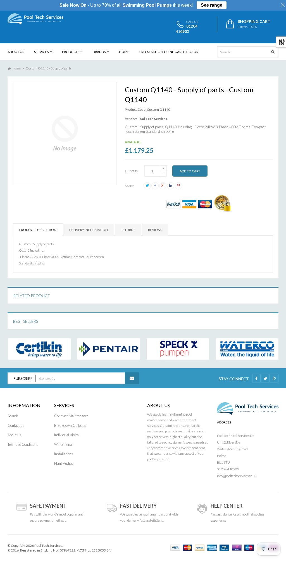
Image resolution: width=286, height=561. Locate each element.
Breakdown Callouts (70, 425)
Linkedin (170, 185)
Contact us (16, 425)
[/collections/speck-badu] (177, 349)
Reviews (155, 230)
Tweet (147, 185)
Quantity (131, 171)
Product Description (37, 230)
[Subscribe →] (132, 378)
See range (211, 5)
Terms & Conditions (23, 444)
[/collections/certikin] (39, 349)
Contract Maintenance (71, 416)
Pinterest (178, 185)
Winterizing (63, 444)
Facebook (155, 185)
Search (13, 416)
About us (14, 435)
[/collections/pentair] (108, 349)
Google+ (162, 185)
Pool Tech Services (152, 119)
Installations (63, 454)
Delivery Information (88, 230)
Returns (128, 230)
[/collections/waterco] (247, 349)
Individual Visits (66, 435)
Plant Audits (63, 463)
